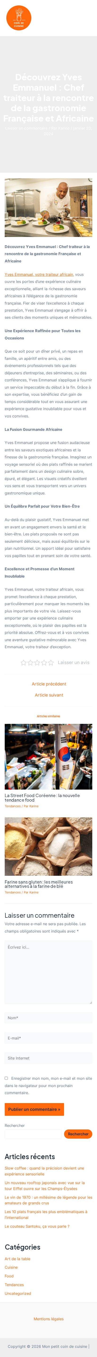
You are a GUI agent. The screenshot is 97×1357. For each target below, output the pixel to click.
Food (9, 1276)
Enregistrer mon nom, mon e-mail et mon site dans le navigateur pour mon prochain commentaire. (48, 1085)
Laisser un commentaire (26, 128)
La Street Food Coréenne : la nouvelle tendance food (42, 797)
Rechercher (15, 1125)
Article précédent (49, 684)
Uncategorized (18, 1293)
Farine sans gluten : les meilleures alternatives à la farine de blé (39, 884)
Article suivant (49, 695)
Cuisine (11, 1267)
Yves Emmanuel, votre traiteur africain (39, 274)
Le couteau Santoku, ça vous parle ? (37, 1226)
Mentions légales (49, 1318)
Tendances (13, 806)
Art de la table (17, 1258)
